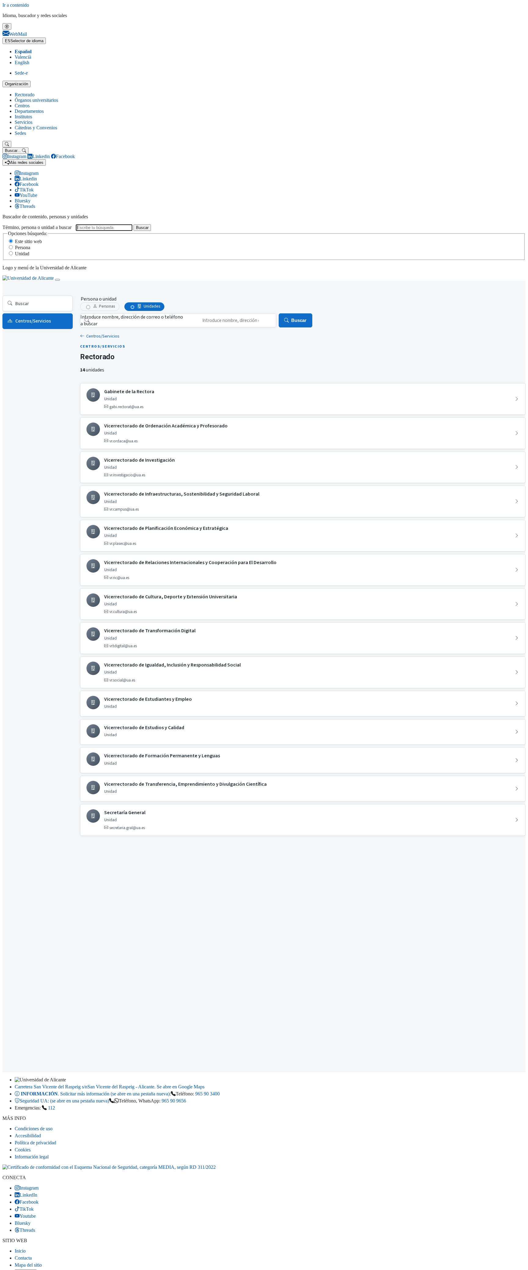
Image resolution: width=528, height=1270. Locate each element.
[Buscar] (6, 144)
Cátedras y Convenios (36, 127)
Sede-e (21, 73)
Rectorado (25, 94)
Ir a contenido (15, 5)
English (22, 62)
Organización (16, 84)
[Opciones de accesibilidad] (6, 26)
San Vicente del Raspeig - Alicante (109, 1086)
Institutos (23, 116)
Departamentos (29, 111)
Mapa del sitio (28, 1265)
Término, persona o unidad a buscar (37, 227)
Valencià (23, 57)
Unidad (22, 253)
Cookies (23, 1149)
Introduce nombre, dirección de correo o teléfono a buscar (131, 320)
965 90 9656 (174, 1100)
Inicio (20, 1250)
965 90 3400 (207, 1093)
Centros (22, 105)
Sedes (20, 133)
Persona (22, 247)
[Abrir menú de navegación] (57, 280)
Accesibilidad (28, 1135)
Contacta (23, 1258)
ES (24, 41)
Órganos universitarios (36, 100)
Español (23, 51)
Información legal (32, 1156)
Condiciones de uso (34, 1128)
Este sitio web (28, 241)
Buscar (142, 227)
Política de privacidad (35, 1142)
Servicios (23, 122)
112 (51, 1107)
